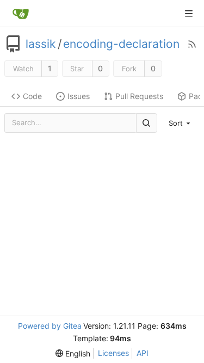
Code (32, 96)
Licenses (113, 353)
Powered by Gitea (50, 325)
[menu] (180, 123)
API (143, 353)
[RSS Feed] (192, 44)
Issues (78, 96)
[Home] (20, 13)
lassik (40, 44)
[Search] (146, 122)
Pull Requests (139, 96)
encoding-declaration (121, 44)
